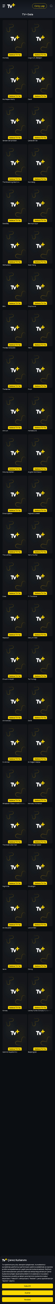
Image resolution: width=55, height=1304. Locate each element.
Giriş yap (39, 6)
